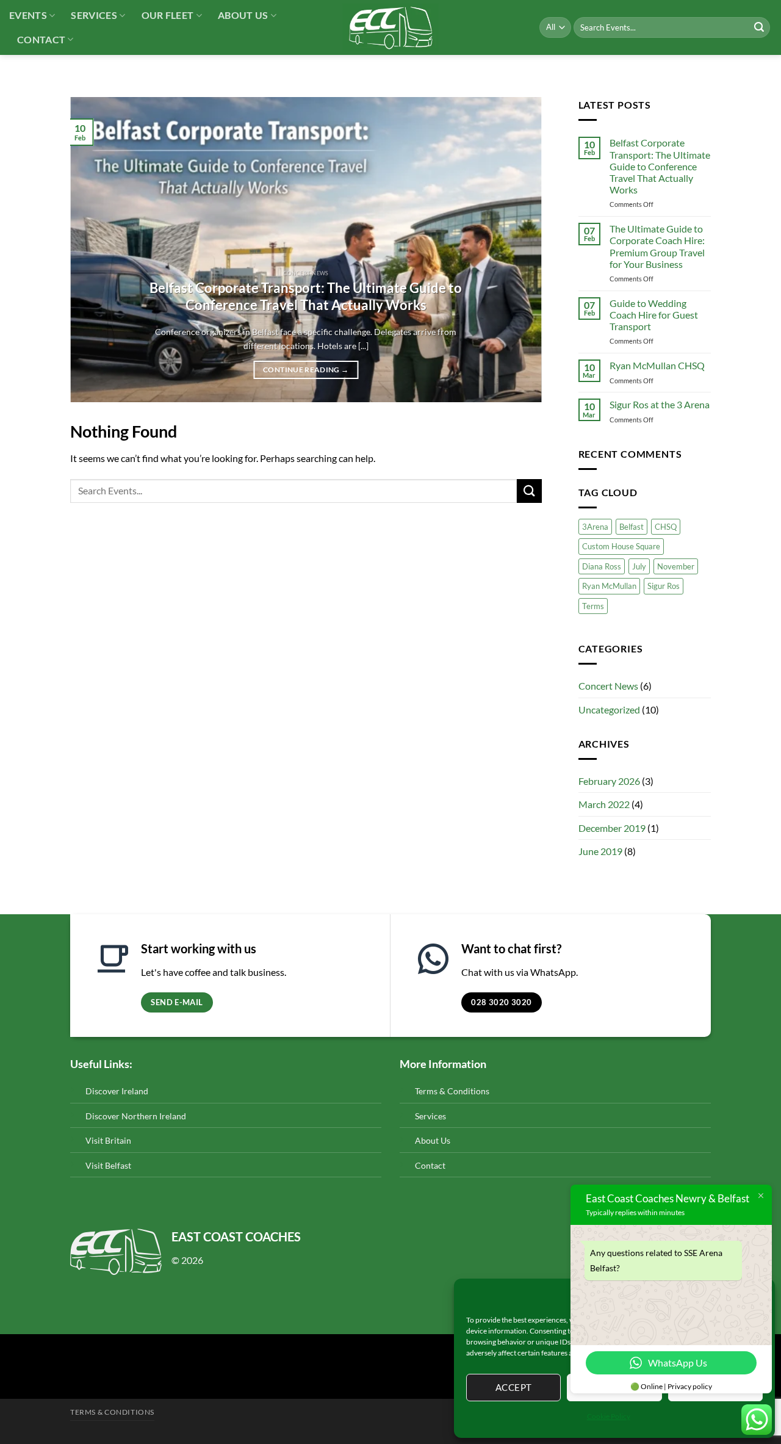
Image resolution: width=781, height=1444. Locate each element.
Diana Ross (601, 566)
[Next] (517, 249)
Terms (593, 606)
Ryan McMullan (609, 586)
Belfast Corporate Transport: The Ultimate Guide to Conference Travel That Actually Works (305, 296)
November (675, 566)
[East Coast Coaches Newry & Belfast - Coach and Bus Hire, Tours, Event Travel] (391, 27)
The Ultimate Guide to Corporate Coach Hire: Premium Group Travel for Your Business (657, 246)
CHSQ (666, 527)
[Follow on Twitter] (79, 1371)
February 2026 (609, 781)
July (639, 566)
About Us (243, 15)
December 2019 (612, 828)
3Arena (595, 527)
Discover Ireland (116, 1091)
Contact (41, 39)
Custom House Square (621, 546)
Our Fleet (168, 15)
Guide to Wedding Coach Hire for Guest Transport (654, 314)
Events (28, 15)
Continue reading (305, 370)
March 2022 (604, 804)
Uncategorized (609, 709)
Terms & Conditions (452, 1091)
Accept (513, 1387)
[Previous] (95, 249)
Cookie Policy (608, 1416)
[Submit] (759, 27)
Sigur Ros (663, 586)
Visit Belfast (108, 1165)
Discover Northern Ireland (135, 1116)
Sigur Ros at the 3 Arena (660, 404)
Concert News (608, 685)
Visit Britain (108, 1140)
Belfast (631, 527)
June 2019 (600, 851)
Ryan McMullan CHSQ (657, 365)
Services (94, 15)
